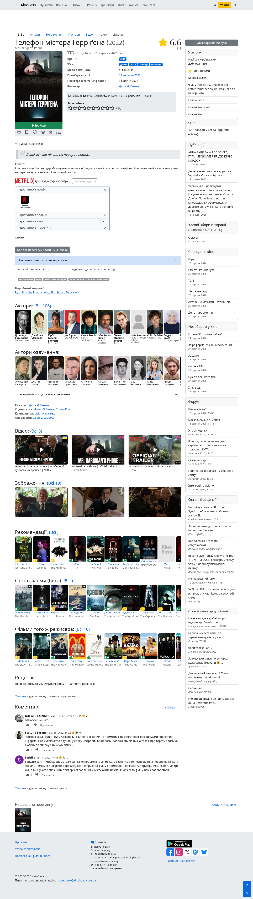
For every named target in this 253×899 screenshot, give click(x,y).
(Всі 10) (83, 629)
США (122, 59)
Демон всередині (113, 612)
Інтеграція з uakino (201, 487)
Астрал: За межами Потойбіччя (209, 303)
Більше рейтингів (129, 95)
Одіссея (196, 239)
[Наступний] (64, 86)
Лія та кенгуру (197, 293)
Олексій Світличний (40, 716)
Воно (77, 564)
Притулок (149, 612)
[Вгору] (247, 885)
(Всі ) (53, 532)
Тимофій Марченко (54, 383)
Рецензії (92, 5)
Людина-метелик (59, 564)
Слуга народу (200, 462)
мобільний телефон (55, 279)
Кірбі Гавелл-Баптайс (53, 338)
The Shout (95, 564)
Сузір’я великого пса (202, 378)
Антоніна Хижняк (86, 383)
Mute (167, 564)
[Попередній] (12, 86)
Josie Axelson (138, 335)
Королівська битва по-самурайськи (205, 545)
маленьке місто (39, 269)
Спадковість (41, 612)
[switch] (93, 842)
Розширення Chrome (180, 861)
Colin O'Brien (155, 335)
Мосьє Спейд (131, 564)
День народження (200, 314)
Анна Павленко (153, 383)
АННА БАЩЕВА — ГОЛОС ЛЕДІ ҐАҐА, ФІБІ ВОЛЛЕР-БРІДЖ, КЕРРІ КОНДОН (210, 158)
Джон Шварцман (44, 417)
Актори (35, 34)
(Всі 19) (54, 483)
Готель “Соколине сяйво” (205, 336)
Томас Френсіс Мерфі (119, 338)
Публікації (46, 5)
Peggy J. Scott (168, 337)
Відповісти (46, 725)
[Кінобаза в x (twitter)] (187, 852)
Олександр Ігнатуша (21, 383)
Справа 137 (197, 368)
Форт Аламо (131, 661)
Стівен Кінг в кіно (199, 107)
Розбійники (59, 661)
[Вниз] (247, 893)
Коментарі (148, 5)
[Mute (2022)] (166, 549)
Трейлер (40, 125)
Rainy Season (149, 561)
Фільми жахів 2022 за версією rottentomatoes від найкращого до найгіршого (211, 89)
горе (38, 279)
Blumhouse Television (64, 292)
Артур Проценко (169, 383)
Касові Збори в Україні (207, 227)
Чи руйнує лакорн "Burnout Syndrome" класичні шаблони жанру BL (208, 513)
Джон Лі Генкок (129, 86)
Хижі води (197, 389)
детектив (156, 64)
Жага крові (113, 564)
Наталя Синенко (103, 383)
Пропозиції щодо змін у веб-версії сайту (211, 474)
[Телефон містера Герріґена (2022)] (23, 819)
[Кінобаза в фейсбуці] (170, 852)
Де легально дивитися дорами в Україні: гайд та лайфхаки (209, 175)
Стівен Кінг (195, 114)
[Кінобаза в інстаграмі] (179, 852)
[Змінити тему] (235, 5)
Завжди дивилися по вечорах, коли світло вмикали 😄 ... (208, 662)
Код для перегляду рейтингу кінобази (42, 250)
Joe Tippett (71, 335)
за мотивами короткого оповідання (89, 279)
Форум (133, 5)
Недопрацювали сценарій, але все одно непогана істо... (211, 702)
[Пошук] (215, 5)
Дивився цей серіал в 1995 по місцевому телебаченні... (208, 677)
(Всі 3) (36, 431)
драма (123, 64)
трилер (144, 64)
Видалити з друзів (59, 612)
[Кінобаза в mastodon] (196, 852)
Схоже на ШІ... (199, 690)
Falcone (166, 661)
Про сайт (21, 842)
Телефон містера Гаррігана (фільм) (208, 132)
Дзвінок (95, 612)
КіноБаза (28, 4)
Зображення (54, 34)
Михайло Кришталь (71, 383)
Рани (41, 564)
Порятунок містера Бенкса (95, 661)
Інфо (21, 34)
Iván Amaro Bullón (105, 337)
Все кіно (61, 5)
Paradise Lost (41, 661)
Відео (89, 34)
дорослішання (92, 269)
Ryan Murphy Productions (32, 292)
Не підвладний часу (206, 580)
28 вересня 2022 (130, 75)
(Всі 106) (42, 306)
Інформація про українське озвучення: (45, 394)
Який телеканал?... (202, 649)
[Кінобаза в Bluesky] (204, 852)
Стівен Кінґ (63, 409)
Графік (147, 95)
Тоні (197, 282)
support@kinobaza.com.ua (78, 880)
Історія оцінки (200, 432)
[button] (19, 132)
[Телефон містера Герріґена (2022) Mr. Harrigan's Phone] (38, 86)
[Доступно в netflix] (24, 181)
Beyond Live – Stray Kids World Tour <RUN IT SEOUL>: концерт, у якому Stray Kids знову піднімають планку (211, 564)
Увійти (224, 5)
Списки (121, 5)
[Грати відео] (41, 449)
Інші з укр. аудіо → (85, 181)
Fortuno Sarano (36, 732)
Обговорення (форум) (212, 43)
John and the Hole (23, 564)
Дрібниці (23, 661)
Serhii (29, 757)
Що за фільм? (201, 411)
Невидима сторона (113, 661)
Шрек (197, 261)
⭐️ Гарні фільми (199, 71)
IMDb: (98, 95)
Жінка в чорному (166, 612)
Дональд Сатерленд (21, 337)
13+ (70, 53)
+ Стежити (171, 707)
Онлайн (77, 5)
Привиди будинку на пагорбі (23, 612)
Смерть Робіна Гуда (201, 271)
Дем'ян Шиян (35, 383)
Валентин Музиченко (120, 383)
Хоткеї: (102, 842)
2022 (115, 43)
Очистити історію (224, 805)
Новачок (149, 661)
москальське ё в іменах (204, 421)
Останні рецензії (202, 499)
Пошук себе (196, 100)
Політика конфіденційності (33, 856)
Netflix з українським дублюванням (202, 62)
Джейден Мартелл (37, 337)
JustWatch (19, 238)
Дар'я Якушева (136, 383)
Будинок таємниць (131, 612)
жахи (133, 64)
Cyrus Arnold (89, 335)
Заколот (197, 357)
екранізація (109, 269)
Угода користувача (27, 849)
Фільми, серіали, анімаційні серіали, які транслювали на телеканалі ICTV (207, 447)
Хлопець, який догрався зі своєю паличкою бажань (210, 530)
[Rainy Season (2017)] (148, 547)
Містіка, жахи (197, 78)
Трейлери (107, 5)
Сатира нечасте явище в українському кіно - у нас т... (206, 637)
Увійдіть (20, 696)
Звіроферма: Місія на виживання (210, 346)
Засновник (77, 661)
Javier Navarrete (45, 413)
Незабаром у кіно (203, 326)
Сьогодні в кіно (201, 251)
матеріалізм (26, 279)
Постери (74, 34)
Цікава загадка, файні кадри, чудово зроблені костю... (207, 622)
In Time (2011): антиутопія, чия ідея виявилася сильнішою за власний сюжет (211, 595)
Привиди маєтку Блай (77, 612)
